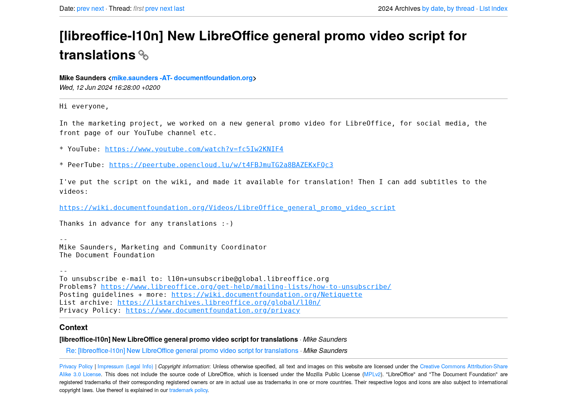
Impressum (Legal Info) (125, 366)
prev (83, 8)
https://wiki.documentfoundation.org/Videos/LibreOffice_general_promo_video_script (227, 208)
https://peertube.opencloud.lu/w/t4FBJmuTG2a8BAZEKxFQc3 (221, 165)
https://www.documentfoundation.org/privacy (213, 310)
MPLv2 (372, 374)
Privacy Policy (76, 366)
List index (493, 8)
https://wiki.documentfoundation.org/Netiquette (266, 294)
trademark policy (188, 390)
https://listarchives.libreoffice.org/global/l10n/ (219, 302)
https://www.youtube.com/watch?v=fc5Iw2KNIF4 (194, 149)
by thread (460, 8)
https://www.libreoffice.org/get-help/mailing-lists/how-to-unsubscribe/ (246, 287)
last (179, 8)
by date (433, 8)
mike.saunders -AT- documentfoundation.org (182, 77)
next (97, 8)
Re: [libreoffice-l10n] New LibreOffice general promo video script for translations (182, 350)
